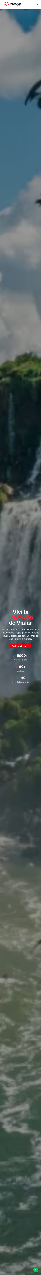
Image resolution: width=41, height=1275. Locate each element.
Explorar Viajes (19, 646)
